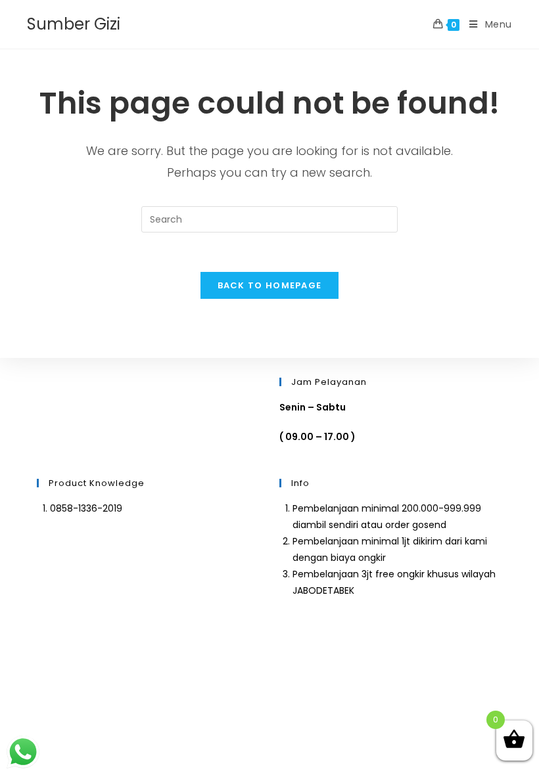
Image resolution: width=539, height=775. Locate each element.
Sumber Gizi (73, 24)
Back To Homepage (270, 285)
